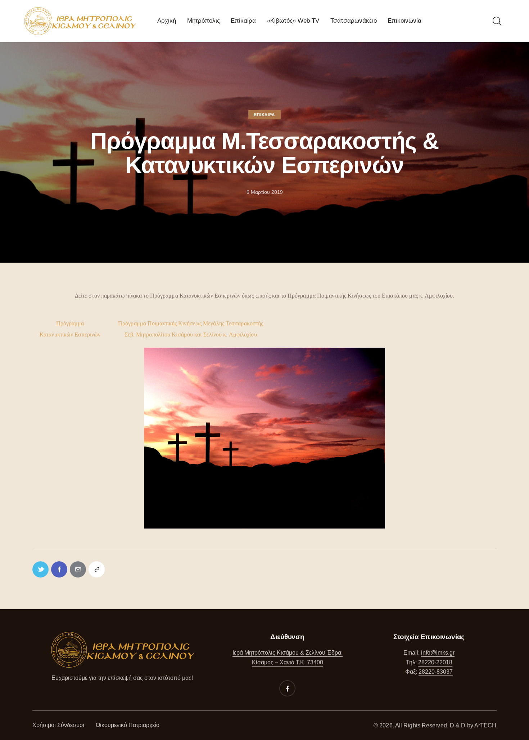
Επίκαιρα (264, 114)
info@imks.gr (438, 653)
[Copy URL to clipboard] (97, 569)
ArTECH (485, 725)
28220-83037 (436, 672)
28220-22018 (435, 662)
